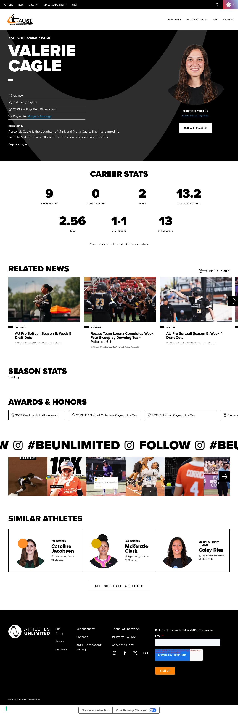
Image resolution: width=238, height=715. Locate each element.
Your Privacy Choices (131, 710)
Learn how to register (195, 115)
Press (59, 641)
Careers (61, 649)
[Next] (226, 301)
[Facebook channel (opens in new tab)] (125, 653)
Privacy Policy (124, 637)
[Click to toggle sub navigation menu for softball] (230, 4)
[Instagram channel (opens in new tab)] (114, 653)
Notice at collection (96, 710)
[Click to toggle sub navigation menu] (206, 19)
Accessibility (123, 645)
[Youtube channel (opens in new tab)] (145, 653)
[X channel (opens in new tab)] (135, 653)
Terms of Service (125, 629)
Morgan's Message (40, 116)
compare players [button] (195, 127)
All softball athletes (119, 586)
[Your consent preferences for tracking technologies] (6, 708)
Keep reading (16, 144)
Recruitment (85, 629)
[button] (217, 4)
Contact (82, 637)
